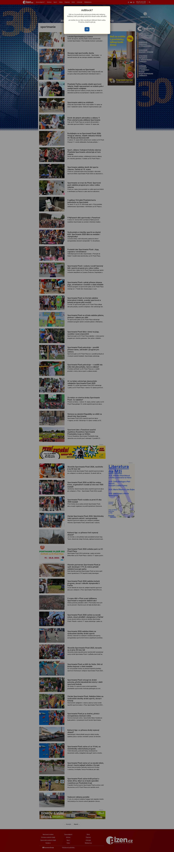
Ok (87, 29)
